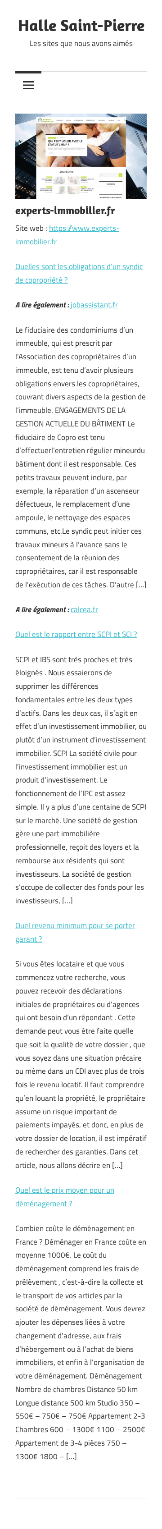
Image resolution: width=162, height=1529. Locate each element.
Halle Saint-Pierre (81, 25)
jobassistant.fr (94, 305)
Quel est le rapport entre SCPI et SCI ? (76, 634)
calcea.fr (84, 609)
